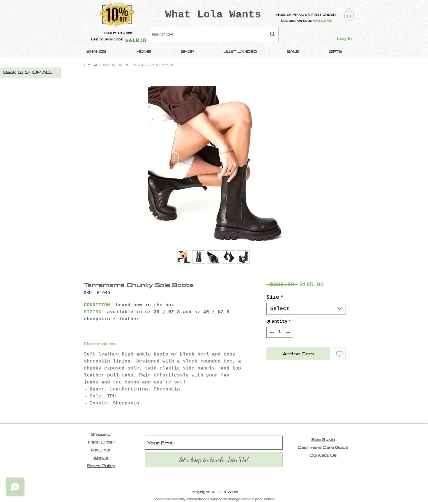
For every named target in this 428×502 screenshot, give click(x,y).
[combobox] (214, 34)
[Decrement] (271, 332)
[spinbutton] (279, 332)
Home (91, 64)
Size (275, 297)
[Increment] (288, 332)
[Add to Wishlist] (339, 353)
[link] (349, 14)
